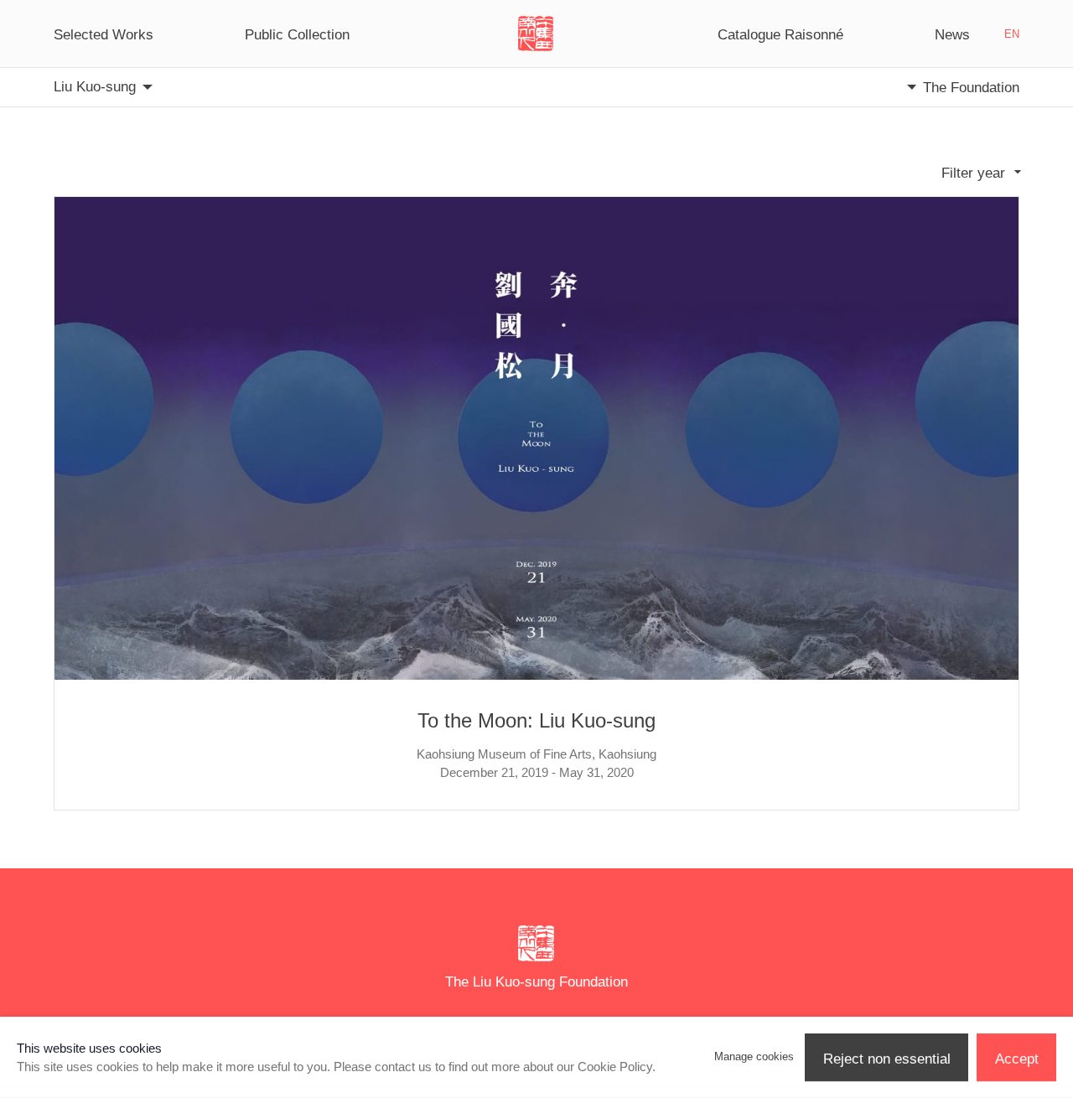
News (952, 34)
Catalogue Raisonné (780, 34)
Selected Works (103, 34)
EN (1011, 34)
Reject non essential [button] (887, 1058)
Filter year (973, 172)
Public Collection (297, 34)
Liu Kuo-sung (95, 86)
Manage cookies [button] (754, 1056)
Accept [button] (1017, 1058)
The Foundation (971, 87)
